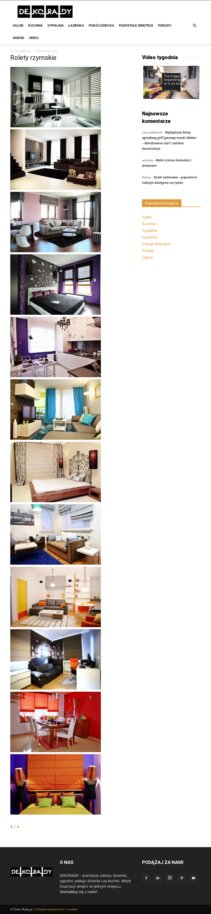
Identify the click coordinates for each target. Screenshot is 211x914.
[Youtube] (193, 878)
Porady (164, 25)
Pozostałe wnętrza (136, 25)
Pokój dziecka (101, 25)
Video (33, 38)
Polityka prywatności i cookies (57, 909)
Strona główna (20, 51)
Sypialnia (55, 25)
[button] (194, 25)
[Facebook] (146, 878)
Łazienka (76, 25)
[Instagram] (170, 878)
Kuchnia (35, 25)
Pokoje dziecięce (156, 244)
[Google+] (158, 878)
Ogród (18, 38)
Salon (18, 25)
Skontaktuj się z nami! (78, 891)
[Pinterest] (182, 878)
